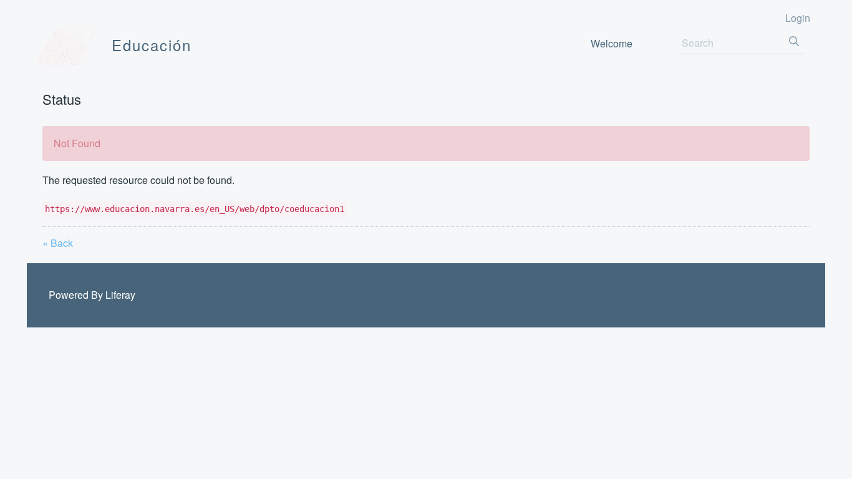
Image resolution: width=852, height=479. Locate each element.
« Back (57, 243)
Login (797, 18)
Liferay (120, 295)
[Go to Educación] (66, 45)
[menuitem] (611, 43)
